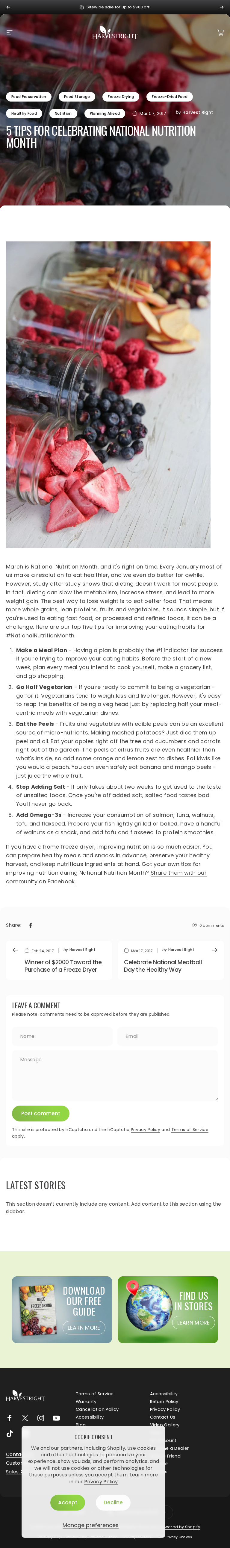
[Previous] (8, 7)
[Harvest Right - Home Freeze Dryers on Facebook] (9, 1418)
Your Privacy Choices (174, 1537)
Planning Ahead (105, 113)
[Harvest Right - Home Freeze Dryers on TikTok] (9, 1433)
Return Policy (164, 1401)
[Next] (221, 7)
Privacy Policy (101, 1481)
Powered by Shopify (179, 1527)
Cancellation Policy (97, 1409)
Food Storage (77, 96)
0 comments (211, 925)
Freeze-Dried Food (169, 96)
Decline (113, 1502)
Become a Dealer (169, 1448)
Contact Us (162, 1417)
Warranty (86, 1401)
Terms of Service (189, 1130)
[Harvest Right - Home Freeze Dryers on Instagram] (40, 1418)
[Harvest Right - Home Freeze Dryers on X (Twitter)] (25, 1418)
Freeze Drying (121, 96)
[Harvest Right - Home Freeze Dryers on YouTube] (56, 1418)
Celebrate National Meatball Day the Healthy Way (163, 966)
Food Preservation (28, 96)
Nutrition (63, 113)
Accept (67, 1502)
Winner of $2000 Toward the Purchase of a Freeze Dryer (63, 966)
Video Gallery (165, 1425)
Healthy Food (24, 113)
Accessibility (164, 1393)
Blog (81, 1425)
